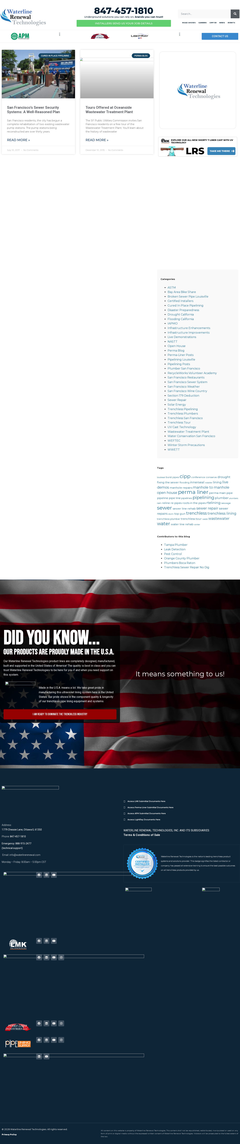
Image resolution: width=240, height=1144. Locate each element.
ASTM (172, 287)
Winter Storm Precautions (186, 445)
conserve (211, 477)
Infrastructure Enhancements (189, 328)
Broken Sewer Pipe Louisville (188, 296)
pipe (229, 493)
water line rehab (182, 524)
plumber (222, 498)
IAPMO (173, 323)
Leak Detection (175, 549)
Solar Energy (177, 404)
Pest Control (173, 554)
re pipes (176, 503)
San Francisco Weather (184, 386)
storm (171, 514)
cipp (185, 476)
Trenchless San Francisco (185, 418)
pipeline (162, 498)
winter (197, 524)
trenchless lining (221, 513)
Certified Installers (180, 301)
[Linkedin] (46, 875)
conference (198, 477)
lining (217, 482)
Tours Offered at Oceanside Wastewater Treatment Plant (109, 109)
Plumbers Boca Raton (179, 563)
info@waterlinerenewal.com (24, 855)
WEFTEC (174, 440)
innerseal (197, 482)
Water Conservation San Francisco (191, 436)
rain (159, 503)
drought (224, 477)
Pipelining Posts (179, 364)
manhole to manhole (211, 487)
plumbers (233, 498)
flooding (184, 482)
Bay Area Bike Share (182, 292)
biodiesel (161, 477)
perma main (217, 493)
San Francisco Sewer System (187, 382)
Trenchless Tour (179, 422)
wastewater (218, 518)
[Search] (235, 14)
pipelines (186, 498)
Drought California (181, 314)
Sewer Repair (177, 400)
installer (208, 483)
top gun (179, 513)
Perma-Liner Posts (180, 355)
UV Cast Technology (182, 427)
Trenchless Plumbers (183, 413)
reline (166, 503)
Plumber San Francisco (184, 368)
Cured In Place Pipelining (185, 305)
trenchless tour (191, 518)
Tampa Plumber (175, 544)
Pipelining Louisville (181, 359)
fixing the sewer (168, 482)
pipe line (175, 498)
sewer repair (207, 508)
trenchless (196, 513)
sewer (164, 508)
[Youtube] (54, 875)
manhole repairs (181, 487)
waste (205, 519)
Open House (177, 346)
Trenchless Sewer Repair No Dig (186, 567)
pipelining (203, 497)
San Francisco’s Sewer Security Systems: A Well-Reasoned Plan (33, 109)
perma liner (193, 492)
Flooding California (181, 319)
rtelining (213, 503)
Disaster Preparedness (183, 310)
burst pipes (172, 477)
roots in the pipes (194, 503)
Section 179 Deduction (183, 395)
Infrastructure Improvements (188, 332)
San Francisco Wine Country (187, 391)
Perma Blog (176, 350)
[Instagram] (61, 957)
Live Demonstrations (182, 337)
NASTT (172, 341)
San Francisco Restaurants (186, 377)
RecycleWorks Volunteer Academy (192, 373)
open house (167, 492)
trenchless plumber (168, 518)
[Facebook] (39, 875)
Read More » (18, 140)
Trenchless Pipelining (183, 409)
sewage (226, 503)
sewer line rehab (184, 508)
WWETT (174, 449)
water (163, 523)
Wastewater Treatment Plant (188, 431)
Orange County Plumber (181, 558)
